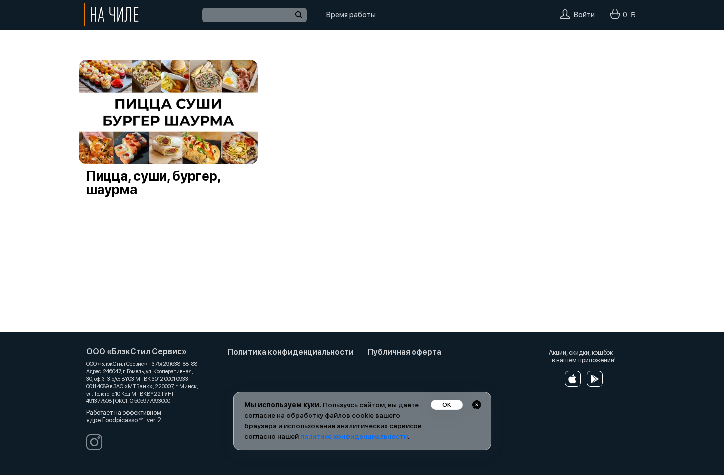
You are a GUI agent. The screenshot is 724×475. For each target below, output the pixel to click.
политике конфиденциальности (354, 436)
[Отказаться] (477, 405)
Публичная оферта (404, 352)
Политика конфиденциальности (291, 352)
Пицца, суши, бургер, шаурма (153, 182)
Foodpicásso (120, 420)
